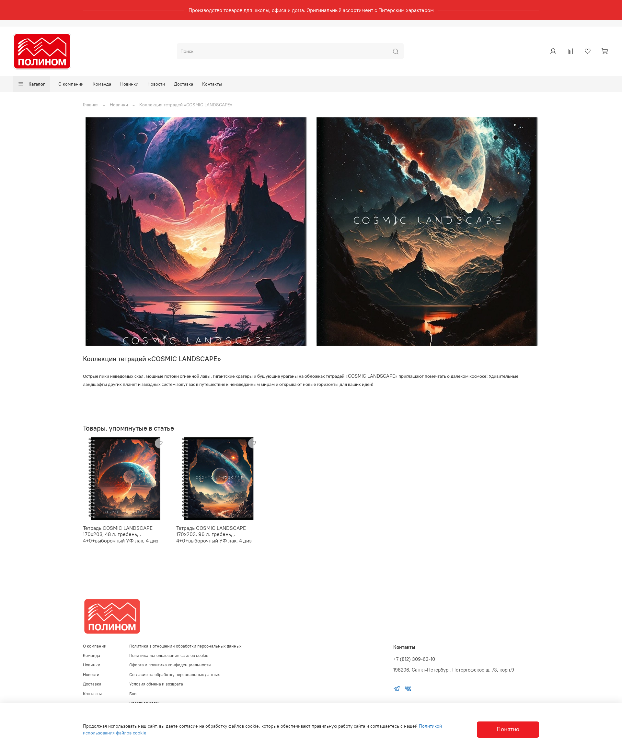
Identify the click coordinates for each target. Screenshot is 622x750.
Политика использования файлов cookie (168, 655)
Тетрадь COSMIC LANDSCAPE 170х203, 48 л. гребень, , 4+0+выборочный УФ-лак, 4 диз (120, 534)
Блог (133, 693)
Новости (156, 84)
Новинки (129, 84)
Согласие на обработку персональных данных (174, 674)
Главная (90, 105)
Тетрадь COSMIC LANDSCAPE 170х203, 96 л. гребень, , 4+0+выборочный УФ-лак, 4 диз (214, 534)
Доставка (183, 84)
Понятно (508, 729)
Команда (102, 84)
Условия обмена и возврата (156, 684)
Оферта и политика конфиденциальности (170, 664)
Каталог (37, 84)
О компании (71, 84)
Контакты (212, 84)
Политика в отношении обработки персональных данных (185, 646)
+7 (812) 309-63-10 (414, 659)
